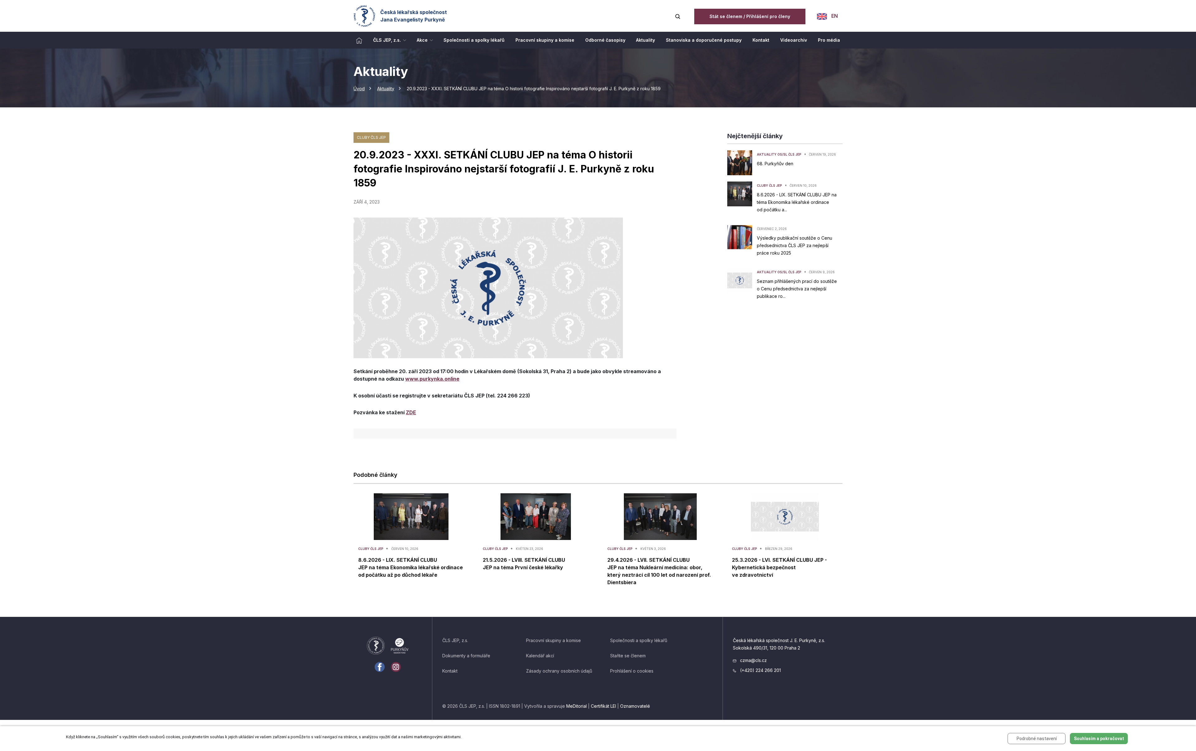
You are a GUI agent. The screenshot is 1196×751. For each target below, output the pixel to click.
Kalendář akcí (540, 655)
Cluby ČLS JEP (371, 137)
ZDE (411, 412)
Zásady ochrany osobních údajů (559, 671)
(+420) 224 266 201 (760, 670)
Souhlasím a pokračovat (1099, 738)
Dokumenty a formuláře (466, 655)
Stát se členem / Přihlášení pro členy (750, 16)
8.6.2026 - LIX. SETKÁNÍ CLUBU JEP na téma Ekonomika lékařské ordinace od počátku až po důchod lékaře (410, 567)
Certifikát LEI (603, 706)
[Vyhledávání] (678, 16)
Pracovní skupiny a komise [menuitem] (544, 40)
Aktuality (385, 88)
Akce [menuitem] (422, 40)
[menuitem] (359, 40)
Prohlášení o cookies (631, 671)
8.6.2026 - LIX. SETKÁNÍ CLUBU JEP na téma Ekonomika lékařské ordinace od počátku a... (797, 202)
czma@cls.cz (753, 660)
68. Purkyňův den (775, 163)
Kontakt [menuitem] (760, 40)
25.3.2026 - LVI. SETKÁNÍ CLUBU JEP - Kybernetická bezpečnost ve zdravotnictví (779, 567)
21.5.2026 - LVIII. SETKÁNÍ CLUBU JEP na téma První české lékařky (524, 563)
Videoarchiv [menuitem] (793, 40)
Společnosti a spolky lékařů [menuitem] (474, 40)
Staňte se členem (628, 655)
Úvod (359, 88)
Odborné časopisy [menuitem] (605, 40)
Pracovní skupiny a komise (553, 640)
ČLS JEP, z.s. (455, 640)
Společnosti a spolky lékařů (638, 640)
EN (834, 16)
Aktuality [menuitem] (645, 40)
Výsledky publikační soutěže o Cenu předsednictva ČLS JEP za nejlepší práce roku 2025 (794, 245)
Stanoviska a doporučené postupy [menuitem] (704, 40)
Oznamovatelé (635, 706)
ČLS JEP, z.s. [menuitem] (387, 40)
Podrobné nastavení (1037, 738)
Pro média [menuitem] (829, 40)
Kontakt (450, 671)
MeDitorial (576, 706)
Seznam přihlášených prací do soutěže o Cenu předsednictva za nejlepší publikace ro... (797, 289)
